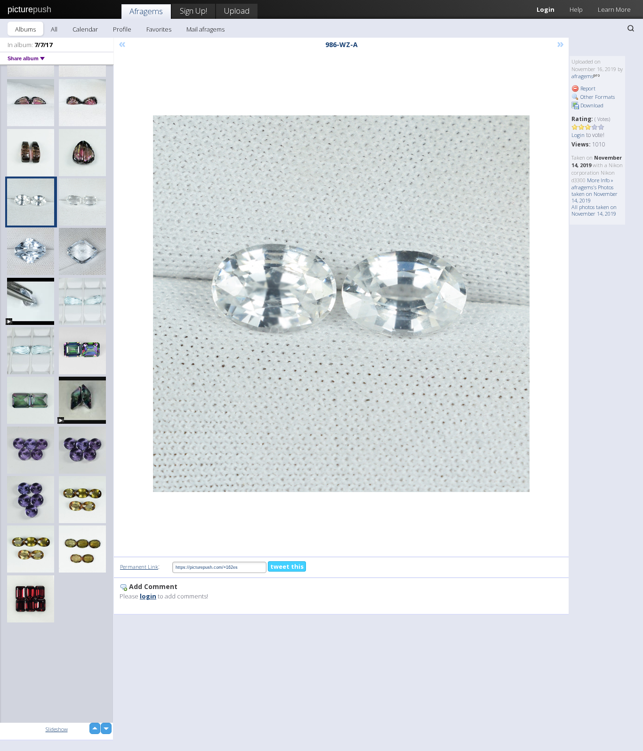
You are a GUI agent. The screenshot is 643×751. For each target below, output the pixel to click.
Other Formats (597, 96)
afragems (582, 76)
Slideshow (57, 729)
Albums (25, 29)
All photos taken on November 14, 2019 (594, 210)
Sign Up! (193, 10)
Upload (236, 10)
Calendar (85, 29)
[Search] (630, 28)
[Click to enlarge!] (341, 303)
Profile (122, 29)
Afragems (146, 11)
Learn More (614, 9)
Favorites (158, 29)
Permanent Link (139, 566)
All (54, 29)
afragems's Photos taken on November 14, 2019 (594, 194)
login (148, 596)
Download (591, 105)
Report (587, 88)
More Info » (600, 180)
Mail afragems (205, 29)
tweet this (287, 566)
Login (546, 9)
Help (576, 9)
